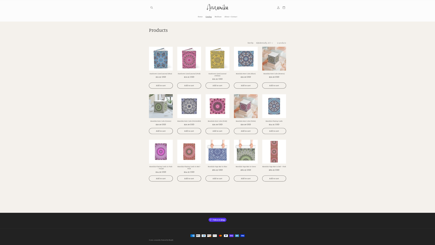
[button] (151, 7)
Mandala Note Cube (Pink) (217, 121)
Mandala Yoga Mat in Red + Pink (274, 166)
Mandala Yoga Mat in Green (246, 166)
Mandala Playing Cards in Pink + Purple (160, 167)
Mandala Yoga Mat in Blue (217, 166)
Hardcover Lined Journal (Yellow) (217, 75)
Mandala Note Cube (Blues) (246, 74)
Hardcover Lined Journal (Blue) (161, 74)
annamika (157, 240)
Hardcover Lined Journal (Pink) (189, 74)
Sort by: (251, 43)
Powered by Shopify (167, 240)
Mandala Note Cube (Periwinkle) (189, 121)
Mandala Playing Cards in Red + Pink (189, 167)
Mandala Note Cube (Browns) (274, 74)
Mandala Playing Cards (274, 121)
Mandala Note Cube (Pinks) (246, 121)
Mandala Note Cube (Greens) (160, 121)
